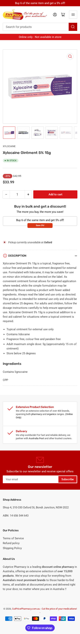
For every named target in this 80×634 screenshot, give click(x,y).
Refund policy (11, 543)
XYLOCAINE (9, 146)
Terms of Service (13, 538)
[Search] (73, 27)
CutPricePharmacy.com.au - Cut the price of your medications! (44, 608)
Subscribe (67, 479)
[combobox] (40, 27)
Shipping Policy (12, 548)
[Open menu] (73, 15)
